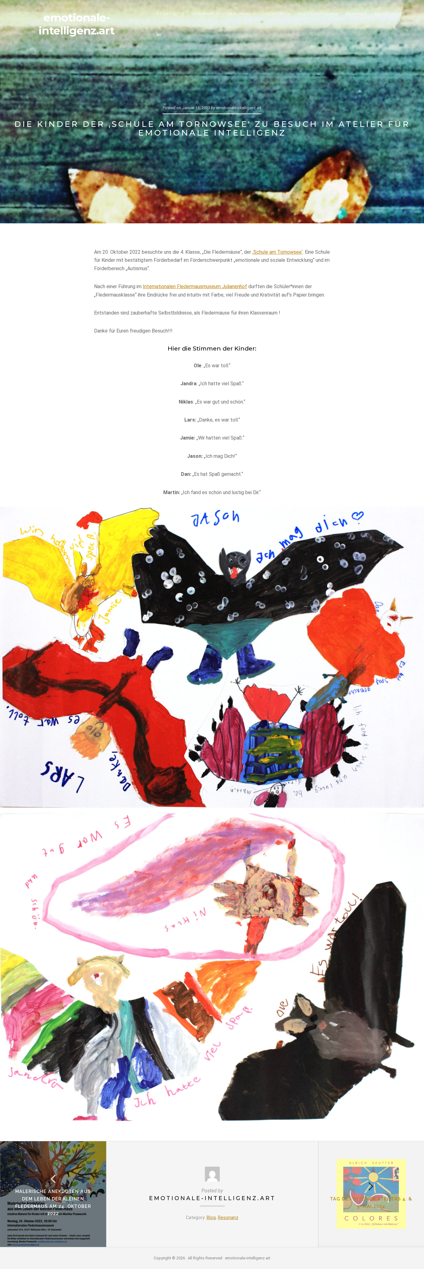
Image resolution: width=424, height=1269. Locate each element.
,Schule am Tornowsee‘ (277, 252)
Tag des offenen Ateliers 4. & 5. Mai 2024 (371, 1202)
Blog (211, 1217)
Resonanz (228, 1217)
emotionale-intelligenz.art (76, 24)
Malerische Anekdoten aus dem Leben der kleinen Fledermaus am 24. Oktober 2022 (53, 1202)
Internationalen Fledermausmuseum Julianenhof (195, 286)
